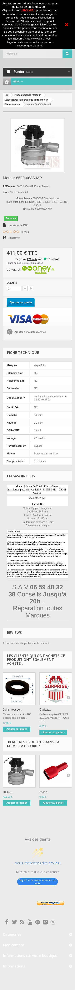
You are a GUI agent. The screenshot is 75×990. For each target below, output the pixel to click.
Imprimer (14, 237)
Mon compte (13, 945)
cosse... (44, 792)
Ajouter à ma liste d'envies (30, 332)
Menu (16, 81)
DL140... (8, 792)
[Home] (7, 81)
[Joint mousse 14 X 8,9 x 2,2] (19, 688)
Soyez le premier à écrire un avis (37, 881)
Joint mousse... (12, 709)
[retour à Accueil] (7, 95)
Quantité (12, 282)
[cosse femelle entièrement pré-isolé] (55, 771)
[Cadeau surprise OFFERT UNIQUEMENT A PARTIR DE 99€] (55, 688)
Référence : (9, 186)
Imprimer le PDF (18, 225)
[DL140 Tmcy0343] (19, 771)
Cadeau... (45, 709)
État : (6, 192)
